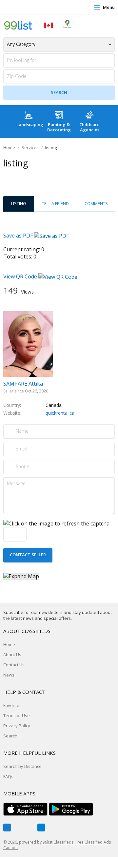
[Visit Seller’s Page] (28, 343)
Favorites (12, 705)
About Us (12, 654)
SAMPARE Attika (23, 383)
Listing (18, 203)
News (8, 675)
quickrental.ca (60, 413)
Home (9, 147)
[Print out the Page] (53, 176)
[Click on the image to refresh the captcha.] (56, 523)
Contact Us (14, 665)
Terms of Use (16, 715)
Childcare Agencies (89, 127)
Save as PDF (18, 235)
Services (30, 147)
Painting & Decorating (59, 127)
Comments (96, 203)
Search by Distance (22, 766)
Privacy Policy (16, 726)
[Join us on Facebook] (7, 827)
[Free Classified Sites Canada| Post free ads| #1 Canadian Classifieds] (37, 25)
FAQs (8, 776)
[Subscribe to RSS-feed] (41, 827)
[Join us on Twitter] (24, 827)
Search (10, 736)
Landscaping (29, 124)
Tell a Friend (55, 203)
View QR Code (20, 276)
